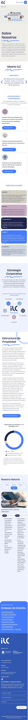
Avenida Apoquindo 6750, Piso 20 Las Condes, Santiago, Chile (8, 673)
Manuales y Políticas (8, 622)
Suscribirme (21, 707)
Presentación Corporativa (9, 624)
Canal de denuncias (7, 629)
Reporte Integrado (7, 619)
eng (22, 2)
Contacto (18, 629)
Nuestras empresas (7, 612)
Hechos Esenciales (7, 627)
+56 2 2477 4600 (5, 667)
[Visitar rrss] (2, 679)
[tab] (7, 484)
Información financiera (9, 614)
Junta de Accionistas (8, 617)
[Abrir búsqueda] (17, 2)
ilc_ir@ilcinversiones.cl (6, 662)
